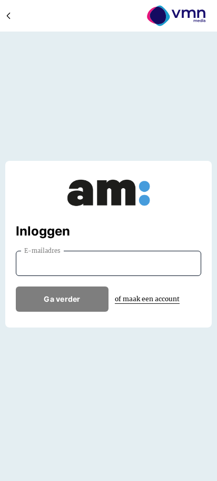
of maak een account (147, 299)
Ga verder (62, 298)
